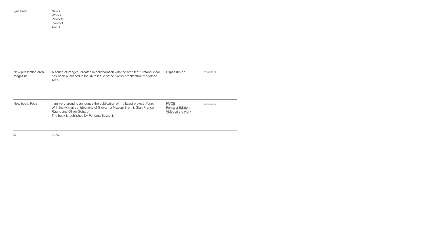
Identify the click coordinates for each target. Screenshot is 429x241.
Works (56, 15)
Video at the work (178, 111)
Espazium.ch (175, 72)
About (56, 27)
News (56, 11)
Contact (57, 23)
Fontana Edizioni (178, 107)
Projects (58, 19)
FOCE (170, 103)
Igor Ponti (20, 11)
